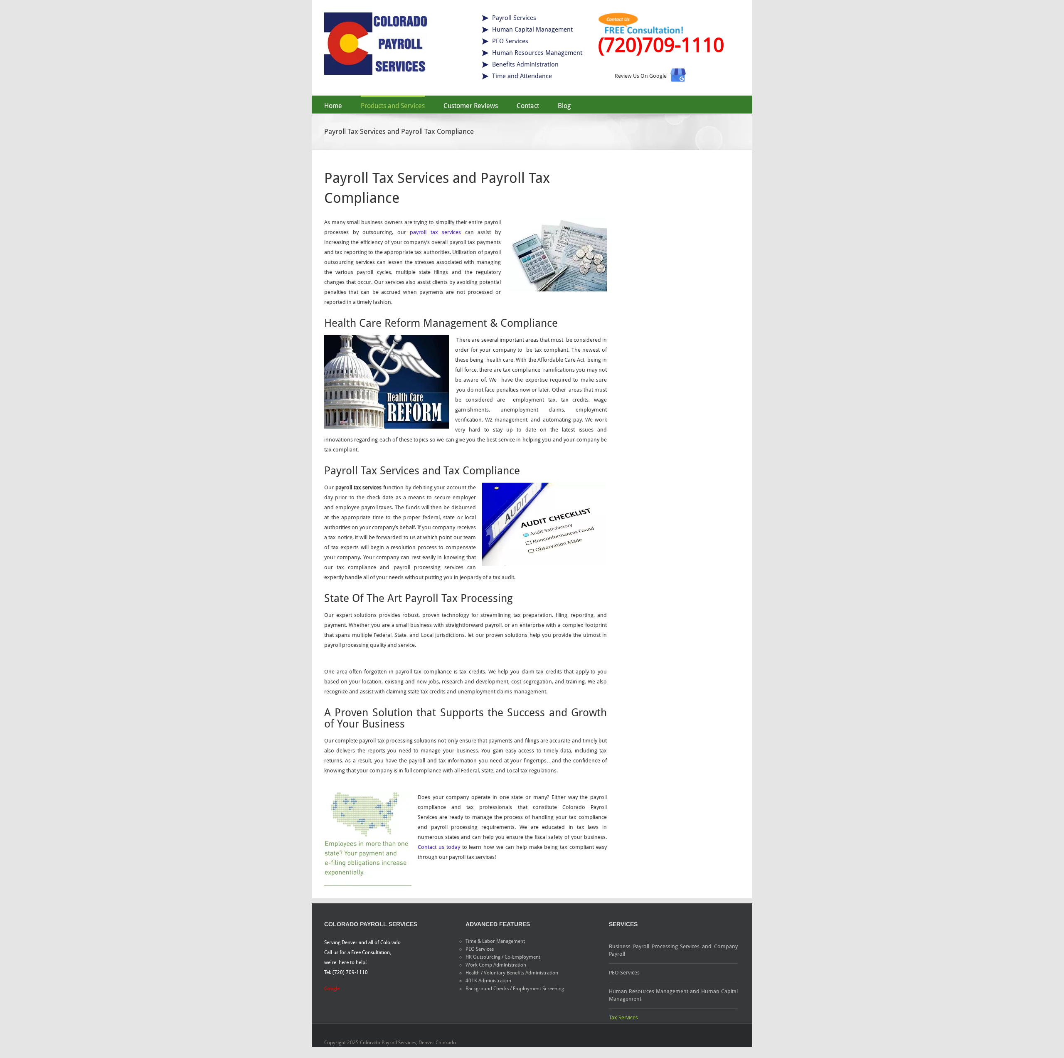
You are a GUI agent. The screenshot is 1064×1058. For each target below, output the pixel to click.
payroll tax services (437, 232)
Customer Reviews (470, 106)
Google (332, 988)
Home (333, 106)
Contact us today (439, 847)
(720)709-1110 (661, 45)
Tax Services (623, 1017)
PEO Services (624, 972)
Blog (564, 106)
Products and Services (393, 106)
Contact (528, 106)
